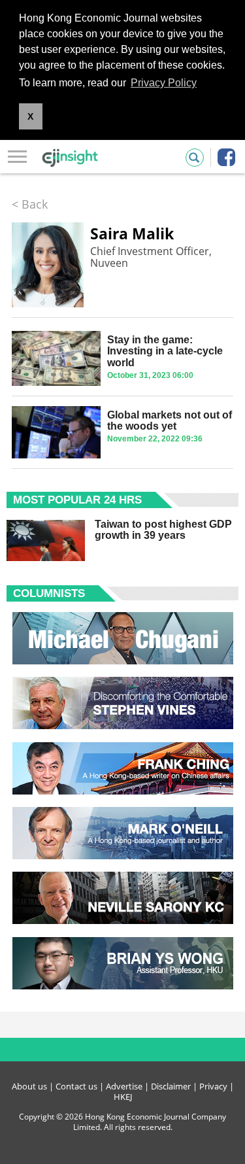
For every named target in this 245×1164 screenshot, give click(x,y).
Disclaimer (171, 1086)
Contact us (76, 1086)
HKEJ (123, 1097)
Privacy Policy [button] (164, 82)
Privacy (213, 1086)
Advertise (124, 1086)
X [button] (30, 116)
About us (29, 1086)
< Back (30, 204)
